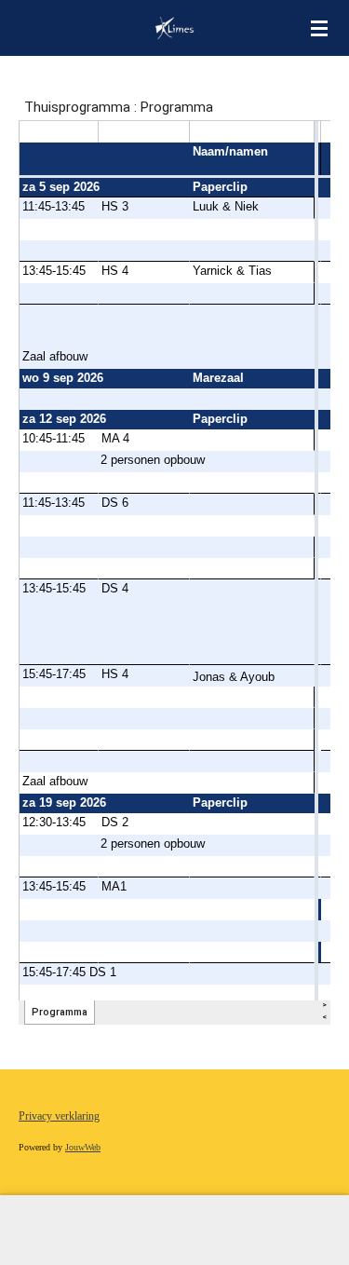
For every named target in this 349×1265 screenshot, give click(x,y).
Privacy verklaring (59, 1115)
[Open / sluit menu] (319, 28)
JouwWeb (83, 1147)
